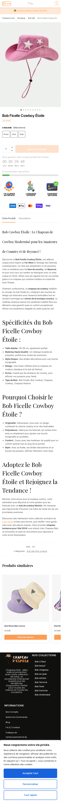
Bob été (31, 18)
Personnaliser (30, 784)
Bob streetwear (42, 694)
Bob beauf (40, 665)
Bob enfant (40, 678)
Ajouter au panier (37, 149)
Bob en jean (41, 674)
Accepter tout (30, 773)
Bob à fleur (40, 661)
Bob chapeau (41, 669)
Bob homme (41, 690)
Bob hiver (39, 686)
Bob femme (41, 682)
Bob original (41, 551)
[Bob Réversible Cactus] (25, 598)
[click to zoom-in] (30, 64)
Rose (6, 134)
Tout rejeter (30, 795)
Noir (14, 134)
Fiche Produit (9, 218)
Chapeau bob (8, 18)
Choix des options (25, 637)
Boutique (21, 18)
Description (25, 218)
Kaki (22, 134)
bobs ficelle (7, 521)
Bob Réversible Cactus (14, 626)
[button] (12, 147)
